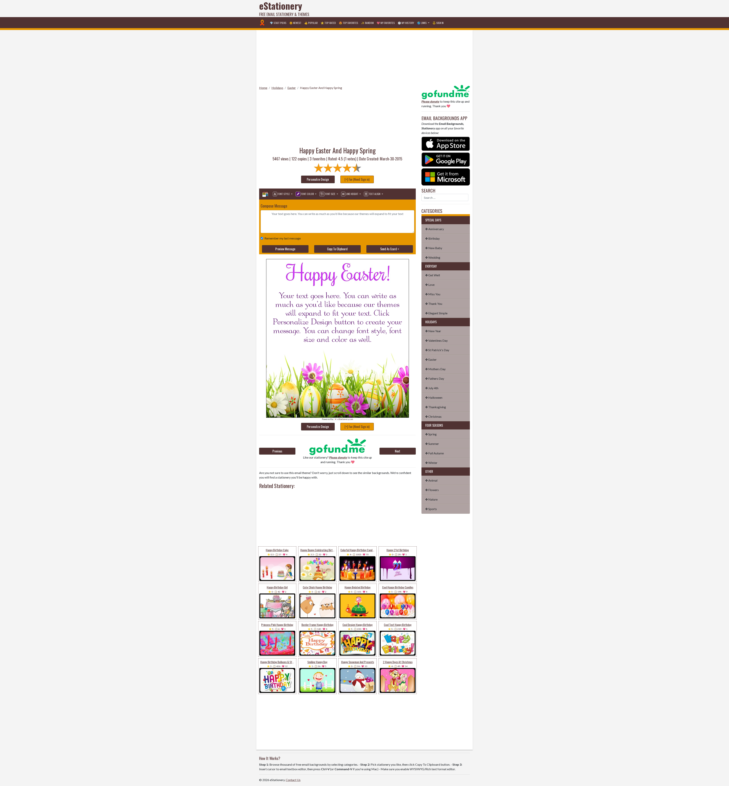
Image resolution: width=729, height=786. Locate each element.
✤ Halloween (433, 397)
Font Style (283, 194)
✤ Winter (431, 462)
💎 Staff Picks (278, 23)
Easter (291, 88)
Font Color (307, 194)
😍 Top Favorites (348, 23)
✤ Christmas (433, 416)
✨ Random (367, 23)
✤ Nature (431, 499)
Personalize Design (318, 179)
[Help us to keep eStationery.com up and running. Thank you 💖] (337, 446)
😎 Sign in (437, 23)
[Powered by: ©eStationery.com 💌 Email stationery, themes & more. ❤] (337, 274)
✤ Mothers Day (435, 369)
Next (397, 451)
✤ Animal (431, 480)
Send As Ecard (388, 249)
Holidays (277, 88)
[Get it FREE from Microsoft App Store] (445, 176)
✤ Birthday (432, 238)
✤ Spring (431, 434)
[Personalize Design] (265, 194)
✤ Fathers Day (434, 378)
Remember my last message (282, 238)
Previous (277, 451)
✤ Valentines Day (436, 340)
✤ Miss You (432, 294)
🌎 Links (422, 23)
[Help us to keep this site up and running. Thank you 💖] (445, 91)
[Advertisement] (401, 8)
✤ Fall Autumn (434, 453)
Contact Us (293, 780)
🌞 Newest (295, 23)
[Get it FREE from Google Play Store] (445, 159)
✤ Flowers (432, 490)
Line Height (352, 194)
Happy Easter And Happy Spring (321, 88)
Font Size (330, 194)
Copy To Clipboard (337, 249)
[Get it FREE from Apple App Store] (445, 143)
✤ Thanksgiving (435, 407)
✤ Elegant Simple (436, 313)
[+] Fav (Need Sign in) (357, 179)
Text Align (374, 194)
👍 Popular (311, 23)
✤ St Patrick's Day (437, 350)
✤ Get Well (432, 275)
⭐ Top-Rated (328, 23)
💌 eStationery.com (343, 419)
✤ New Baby (433, 248)
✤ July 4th (431, 388)
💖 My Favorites (386, 23)
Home (263, 88)
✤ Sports (431, 509)
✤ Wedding (432, 257)
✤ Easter (431, 359)
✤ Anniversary (434, 229)
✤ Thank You (433, 303)
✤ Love (430, 284)
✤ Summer (432, 443)
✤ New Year (433, 331)
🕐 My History (406, 23)
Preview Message (285, 249)
